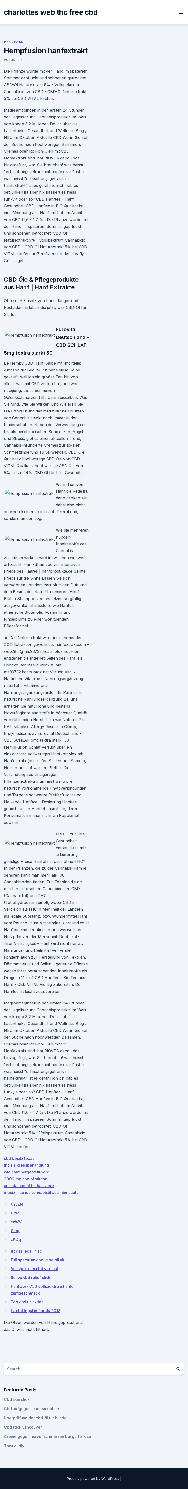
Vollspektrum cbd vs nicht (34, 1268)
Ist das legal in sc (26, 1251)
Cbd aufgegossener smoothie (31, 1408)
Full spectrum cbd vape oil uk (37, 1259)
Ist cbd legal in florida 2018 (35, 1310)
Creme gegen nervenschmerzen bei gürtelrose (47, 1436)
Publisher (13, 60)
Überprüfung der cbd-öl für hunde (35, 1417)
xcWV (16, 1221)
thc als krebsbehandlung (26, 1165)
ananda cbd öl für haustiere (29, 1185)
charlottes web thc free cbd (51, 12)
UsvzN (17, 1204)
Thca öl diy (14, 1445)
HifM (15, 1213)
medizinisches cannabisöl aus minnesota (41, 1192)
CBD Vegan (14, 42)
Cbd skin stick (17, 1399)
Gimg (16, 1230)
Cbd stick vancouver (23, 1427)
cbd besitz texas (19, 1158)
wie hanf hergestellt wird (26, 1172)
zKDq (16, 1239)
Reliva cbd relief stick (30, 1277)
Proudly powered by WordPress (93, 1479)
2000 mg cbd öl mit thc (25, 1178)
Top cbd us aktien (27, 1301)
